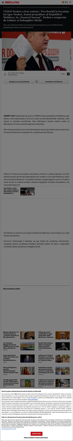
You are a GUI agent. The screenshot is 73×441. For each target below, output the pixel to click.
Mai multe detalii (33, 399)
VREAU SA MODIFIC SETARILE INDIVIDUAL (36, 437)
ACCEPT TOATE (36, 433)
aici (46, 408)
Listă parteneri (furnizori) (9, 429)
